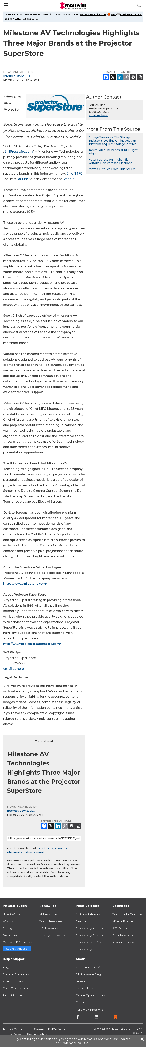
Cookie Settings (37, 1033)
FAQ (6, 967)
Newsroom (83, 981)
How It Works (11, 914)
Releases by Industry (89, 928)
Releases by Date (87, 949)
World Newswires (50, 921)
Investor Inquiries (87, 988)
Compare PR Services (17, 941)
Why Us (8, 921)
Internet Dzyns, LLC (17, 76)
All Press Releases (88, 914)
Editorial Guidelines (16, 974)
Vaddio (69, 179)
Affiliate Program (123, 921)
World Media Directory (93, 14)
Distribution (10, 935)
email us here (13, 669)
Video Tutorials (13, 981)
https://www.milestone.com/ (25, 583)
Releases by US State (90, 941)
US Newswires (48, 928)
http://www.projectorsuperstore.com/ (32, 644)
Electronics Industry (21, 852)
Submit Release (16, 948)
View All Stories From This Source (112, 169)
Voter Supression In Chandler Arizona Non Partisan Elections (110, 161)
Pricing (7, 928)
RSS (113, 14)
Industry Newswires (52, 935)
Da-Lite (22, 179)
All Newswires (48, 914)
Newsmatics (119, 1029)
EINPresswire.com (18, 151)
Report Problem (14, 995)
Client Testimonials (15, 988)
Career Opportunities (90, 995)
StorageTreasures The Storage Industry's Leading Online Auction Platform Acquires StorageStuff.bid (112, 140)
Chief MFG (74, 173)
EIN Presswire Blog (88, 974)
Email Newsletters (131, 14)
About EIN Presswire (89, 967)
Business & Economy (53, 848)
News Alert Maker (124, 941)
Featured (82, 921)
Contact (81, 1002)
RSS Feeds (119, 928)
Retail (40, 852)
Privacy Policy (12, 1033)
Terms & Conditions (15, 1028)
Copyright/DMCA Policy (49, 1028)
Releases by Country (89, 935)
